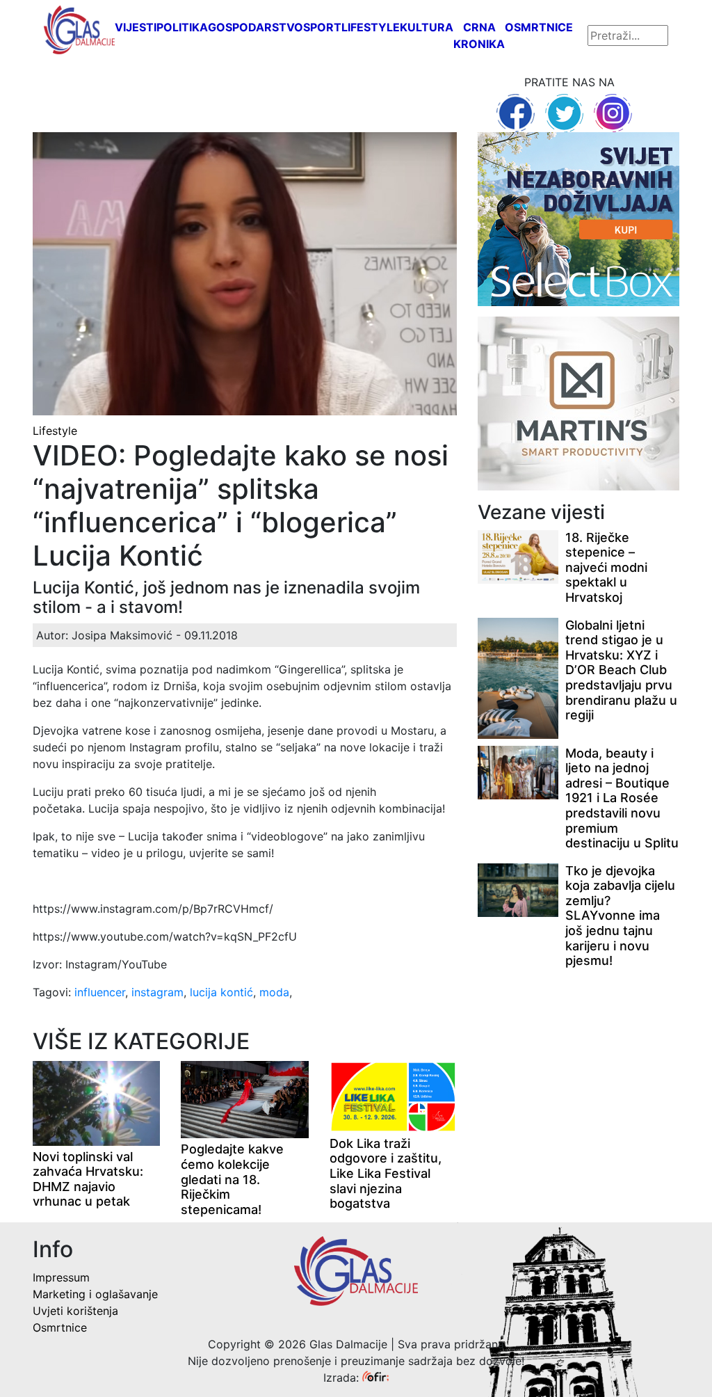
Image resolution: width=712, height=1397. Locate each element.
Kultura (426, 27)
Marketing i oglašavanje (95, 1294)
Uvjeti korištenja (75, 1311)
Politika (182, 27)
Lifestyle (370, 27)
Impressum (61, 1277)
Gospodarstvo (255, 27)
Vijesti (135, 27)
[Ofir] (375, 1377)
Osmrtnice (539, 27)
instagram (157, 992)
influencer (99, 992)
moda (274, 992)
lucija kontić (221, 992)
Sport (322, 27)
